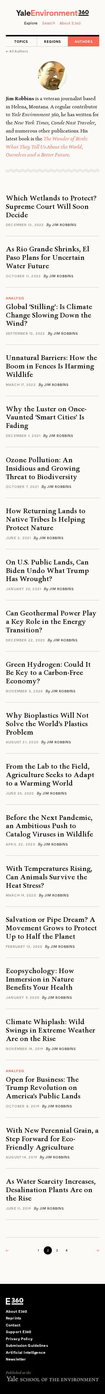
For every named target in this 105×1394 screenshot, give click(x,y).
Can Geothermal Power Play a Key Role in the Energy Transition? (51, 621)
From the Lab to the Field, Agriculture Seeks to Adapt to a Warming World (50, 774)
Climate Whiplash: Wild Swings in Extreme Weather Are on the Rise (50, 1030)
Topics (21, 41)
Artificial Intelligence (26, 1352)
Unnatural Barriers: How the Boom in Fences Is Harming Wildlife (51, 366)
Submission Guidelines (27, 1345)
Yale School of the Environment (52, 1378)
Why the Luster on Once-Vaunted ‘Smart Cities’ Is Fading (46, 417)
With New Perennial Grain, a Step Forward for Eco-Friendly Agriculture (52, 1138)
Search (48, 23)
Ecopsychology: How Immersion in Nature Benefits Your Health (40, 979)
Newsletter (16, 1359)
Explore (31, 23)
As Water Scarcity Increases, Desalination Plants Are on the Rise (51, 1189)
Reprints (13, 1318)
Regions (52, 41)
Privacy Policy (19, 1338)
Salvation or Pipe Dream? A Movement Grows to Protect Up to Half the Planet (51, 927)
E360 (14, 1301)
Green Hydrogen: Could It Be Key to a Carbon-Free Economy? (48, 672)
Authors (84, 41)
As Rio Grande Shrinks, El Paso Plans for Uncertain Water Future (47, 257)
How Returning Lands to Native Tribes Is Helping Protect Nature (45, 519)
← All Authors (17, 51)
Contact (13, 1325)
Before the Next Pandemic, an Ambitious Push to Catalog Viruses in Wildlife (49, 826)
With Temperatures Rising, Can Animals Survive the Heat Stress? (49, 877)
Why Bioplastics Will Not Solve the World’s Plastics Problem (47, 723)
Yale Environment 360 (52, 13)
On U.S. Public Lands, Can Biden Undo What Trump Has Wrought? (47, 570)
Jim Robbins (64, 225)
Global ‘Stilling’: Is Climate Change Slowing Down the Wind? (49, 315)
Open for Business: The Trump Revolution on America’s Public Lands (43, 1087)
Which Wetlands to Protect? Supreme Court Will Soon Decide (51, 206)
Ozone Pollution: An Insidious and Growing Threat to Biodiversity (43, 468)
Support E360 (19, 1331)
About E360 (70, 23)
